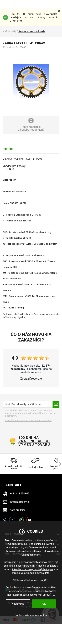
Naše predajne (17, 510)
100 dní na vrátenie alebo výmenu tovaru (34, 441)
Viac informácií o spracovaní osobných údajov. (28, 420)
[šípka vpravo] (58, 464)
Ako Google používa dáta (35, 573)
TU (52, 594)
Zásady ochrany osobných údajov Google (26, 413)
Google (12, 543)
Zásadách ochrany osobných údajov (32, 569)
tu (46, 615)
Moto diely (10, 31)
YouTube (29, 518)
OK (44, 603)
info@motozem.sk (20, 501)
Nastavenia (18, 603)
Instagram (21, 518)
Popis (8, 149)
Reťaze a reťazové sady (31, 31)
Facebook (12, 518)
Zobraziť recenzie (31, 378)
